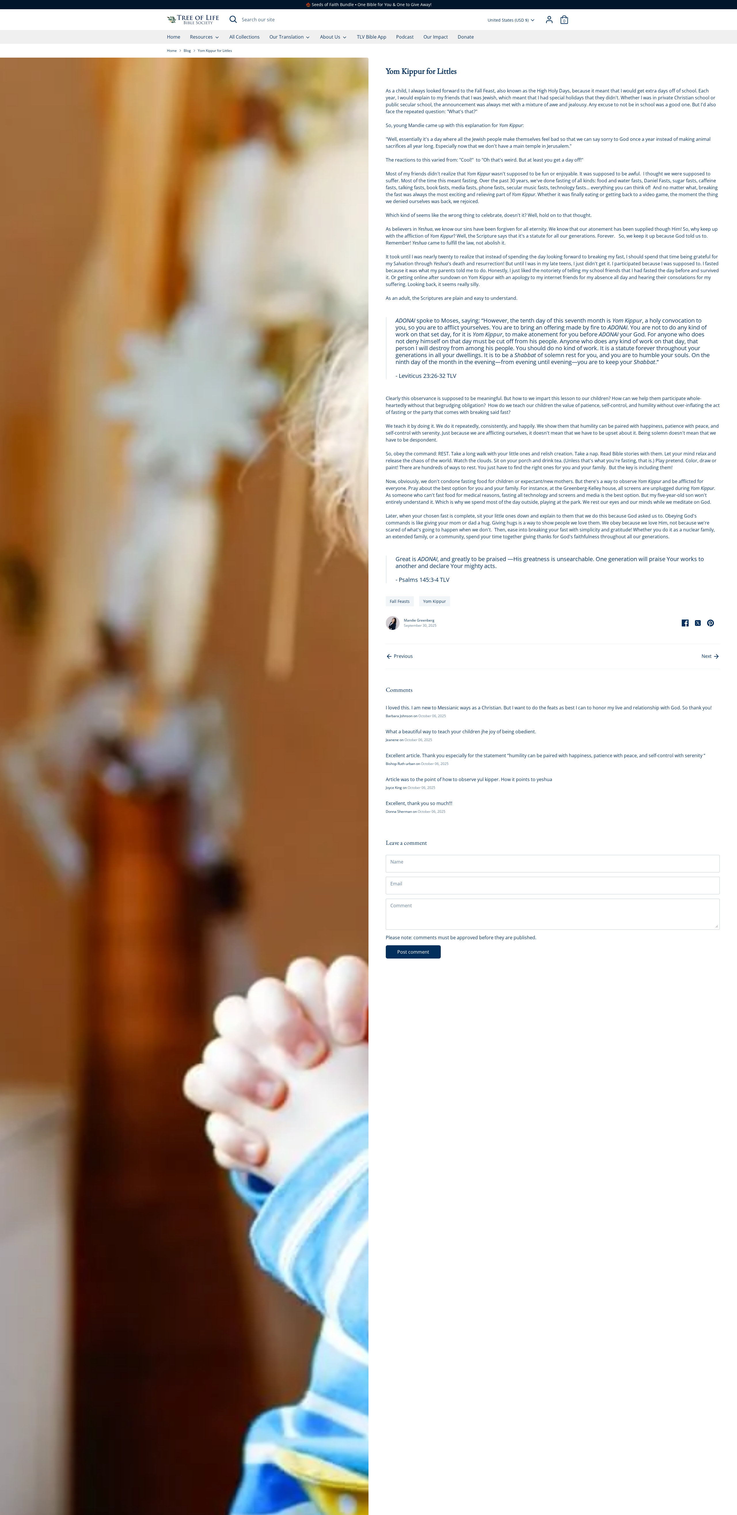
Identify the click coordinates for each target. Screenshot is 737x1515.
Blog (187, 50)
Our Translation (287, 37)
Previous (403, 656)
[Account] (549, 19)
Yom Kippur (434, 601)
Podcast (405, 37)
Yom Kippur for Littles (215, 50)
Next (707, 656)
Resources (202, 37)
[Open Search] (233, 19)
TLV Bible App (371, 37)
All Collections (244, 37)
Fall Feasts (400, 601)
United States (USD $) (508, 20)
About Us (330, 37)
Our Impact (435, 37)
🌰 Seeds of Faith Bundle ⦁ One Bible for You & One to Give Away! (369, 4)
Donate (466, 37)
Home (173, 37)
